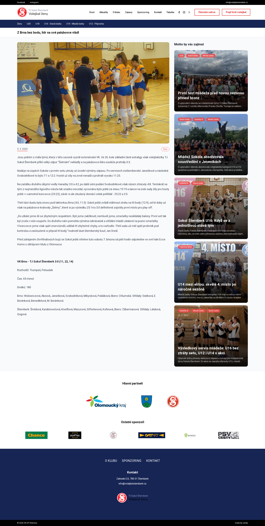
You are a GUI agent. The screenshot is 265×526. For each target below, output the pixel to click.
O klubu (116, 12)
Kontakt (158, 12)
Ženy (19, 24)
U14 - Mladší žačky (75, 24)
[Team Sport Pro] (36, 435)
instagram (34, 2)
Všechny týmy (186, 247)
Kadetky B (199, 119)
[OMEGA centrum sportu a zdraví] (152, 435)
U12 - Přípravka (96, 24)
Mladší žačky (208, 56)
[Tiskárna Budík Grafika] (75, 435)
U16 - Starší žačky (52, 24)
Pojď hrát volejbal (236, 12)
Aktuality (103, 12)
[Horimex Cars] (228, 435)
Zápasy (128, 12)
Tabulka (170, 12)
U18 (37, 24)
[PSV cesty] (190, 435)
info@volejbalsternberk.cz (237, 2)
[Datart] (113, 435)
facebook (21, 2)
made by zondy (241, 523)
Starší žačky (193, 56)
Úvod (91, 12)
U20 (29, 24)
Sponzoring (143, 12)
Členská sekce (206, 12)
